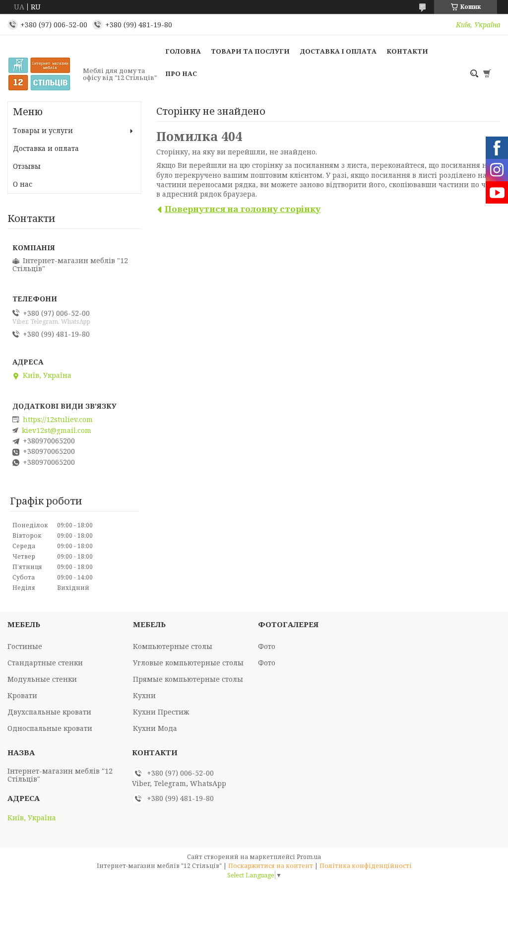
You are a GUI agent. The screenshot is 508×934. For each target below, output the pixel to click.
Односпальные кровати (49, 728)
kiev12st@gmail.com (56, 430)
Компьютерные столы (172, 646)
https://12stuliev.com (58, 420)
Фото (266, 646)
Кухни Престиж (161, 712)
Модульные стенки (42, 679)
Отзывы (27, 166)
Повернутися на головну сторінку (242, 209)
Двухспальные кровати (49, 712)
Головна (183, 51)
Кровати (22, 695)
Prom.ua (309, 857)
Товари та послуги (250, 51)
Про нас (181, 73)
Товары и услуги (43, 130)
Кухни (144, 695)
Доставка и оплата (46, 148)
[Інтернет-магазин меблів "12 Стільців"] (42, 74)
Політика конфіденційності (365, 866)
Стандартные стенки (45, 662)
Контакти (407, 51)
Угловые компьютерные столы (188, 662)
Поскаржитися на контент (270, 866)
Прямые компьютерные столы (188, 679)
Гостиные (24, 646)
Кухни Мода (155, 728)
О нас (22, 184)
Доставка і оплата (338, 51)
